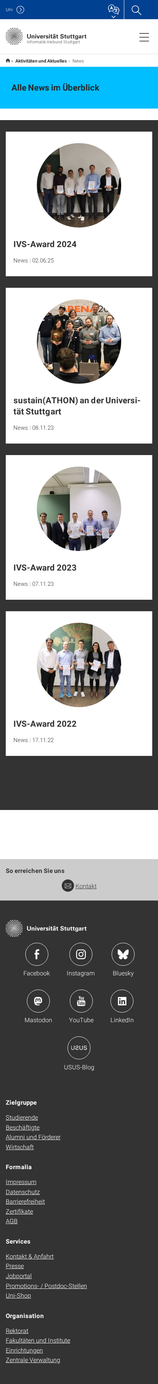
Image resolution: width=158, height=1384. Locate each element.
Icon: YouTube (81, 1001)
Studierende (22, 1117)
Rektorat (17, 1330)
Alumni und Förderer (33, 1137)
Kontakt (86, 886)
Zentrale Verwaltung (33, 1360)
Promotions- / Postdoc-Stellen (46, 1286)
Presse (15, 1266)
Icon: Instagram (80, 954)
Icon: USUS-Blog (79, 1047)
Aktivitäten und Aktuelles (41, 61)
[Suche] (136, 10)
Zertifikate (19, 1211)
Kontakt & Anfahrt (30, 1256)
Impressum (21, 1182)
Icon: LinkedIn (121, 1001)
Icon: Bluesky (123, 954)
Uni (9, 9)
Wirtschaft (20, 1147)
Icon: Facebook (36, 954)
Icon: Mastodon (38, 1001)
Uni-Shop (18, 1295)
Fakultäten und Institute (38, 1340)
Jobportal (19, 1276)
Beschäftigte (23, 1127)
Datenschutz (23, 1192)
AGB (12, 1221)
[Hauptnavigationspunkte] (144, 37)
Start (8, 60)
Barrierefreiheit (25, 1201)
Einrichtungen (24, 1350)
